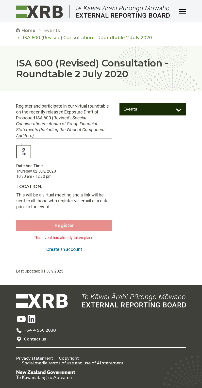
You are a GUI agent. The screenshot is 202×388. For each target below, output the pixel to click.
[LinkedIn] (31, 319)
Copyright (69, 358)
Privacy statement (34, 358)
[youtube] (21, 319)
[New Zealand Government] (45, 375)
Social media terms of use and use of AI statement (72, 363)
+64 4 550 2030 (40, 330)
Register (64, 225)
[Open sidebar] (176, 108)
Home (27, 30)
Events (52, 30)
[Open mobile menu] (182, 11)
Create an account (64, 249)
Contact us (35, 339)
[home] (101, 300)
